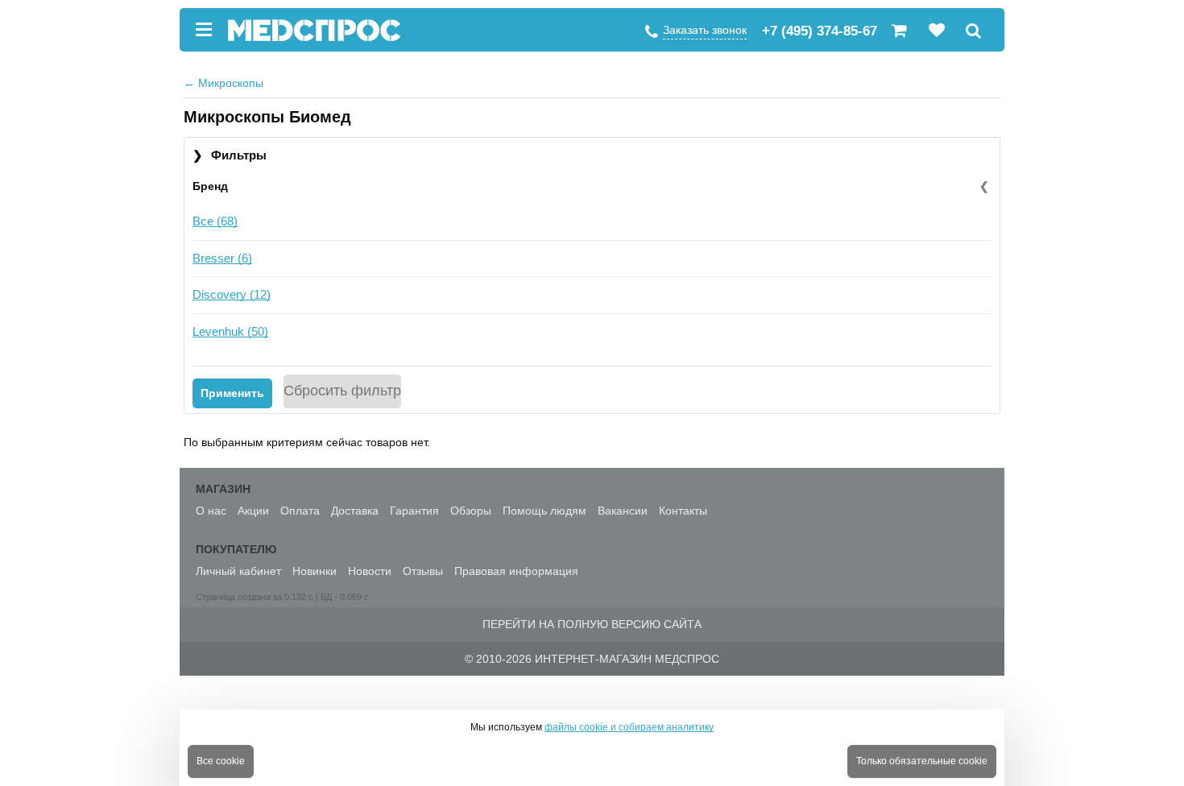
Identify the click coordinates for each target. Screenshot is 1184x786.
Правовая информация (516, 571)
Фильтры (230, 155)
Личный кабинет (238, 571)
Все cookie (221, 761)
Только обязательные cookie (921, 761)
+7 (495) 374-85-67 (819, 31)
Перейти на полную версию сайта (592, 624)
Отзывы (423, 571)
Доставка (355, 510)
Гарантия (414, 510)
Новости (369, 571)
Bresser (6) (222, 258)
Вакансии (623, 510)
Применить (232, 393)
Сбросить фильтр (342, 391)
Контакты (683, 510)
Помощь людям (544, 510)
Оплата (300, 510)
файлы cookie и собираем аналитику (629, 727)
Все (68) (215, 221)
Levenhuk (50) (230, 331)
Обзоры (470, 510)
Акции (253, 510)
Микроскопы (223, 83)
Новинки (314, 571)
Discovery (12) (232, 294)
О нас (211, 510)
